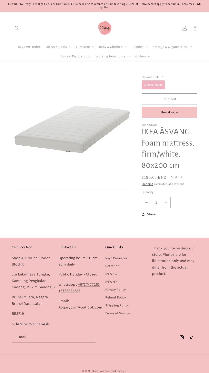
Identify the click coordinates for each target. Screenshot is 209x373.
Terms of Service (117, 313)
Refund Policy (115, 297)
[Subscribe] (91, 337)
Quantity (147, 192)
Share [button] (151, 214)
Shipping (147, 184)
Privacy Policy (115, 289)
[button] (17, 28)
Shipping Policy (117, 305)
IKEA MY (111, 282)
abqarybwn (98, 370)
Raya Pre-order (116, 258)
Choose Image (153, 84)
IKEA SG (111, 274)
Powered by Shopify (116, 370)
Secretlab (112, 266)
